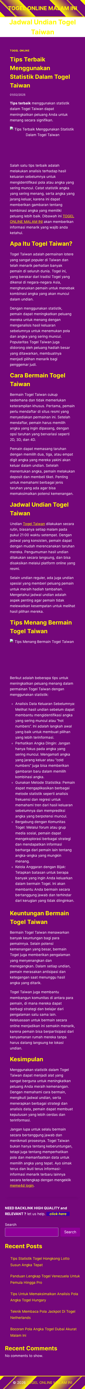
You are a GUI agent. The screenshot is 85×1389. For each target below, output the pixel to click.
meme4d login (22, 1185)
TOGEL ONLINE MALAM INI (49, 1383)
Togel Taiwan (34, 524)
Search (11, 1225)
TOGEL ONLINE (19, 50)
